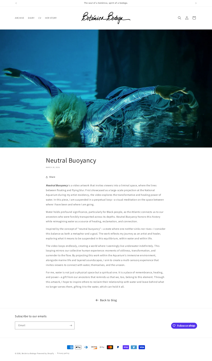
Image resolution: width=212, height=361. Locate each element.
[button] (179, 18)
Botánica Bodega (29, 353)
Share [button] (52, 176)
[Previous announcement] (16, 3)
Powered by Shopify (45, 353)
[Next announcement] (196, 3)
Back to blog (108, 300)
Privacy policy (63, 353)
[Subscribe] (70, 325)
